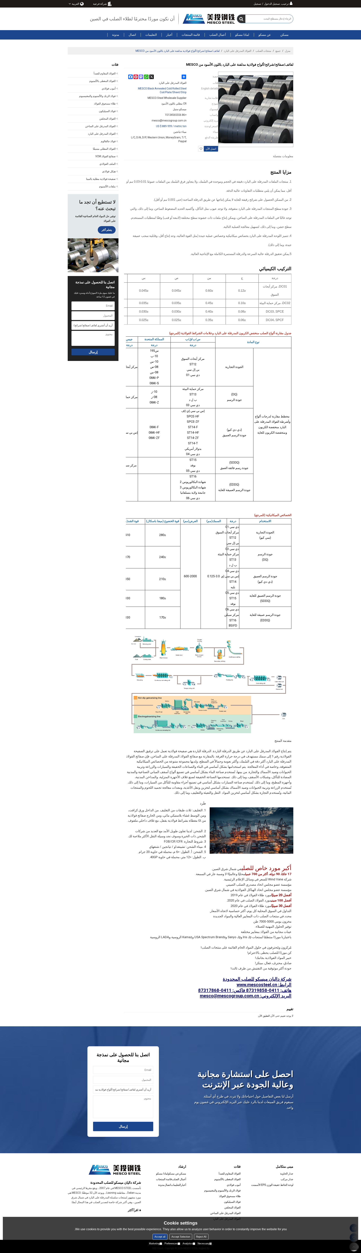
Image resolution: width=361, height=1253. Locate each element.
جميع (278, 50)
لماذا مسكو (242, 35)
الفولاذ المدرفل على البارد (237, 50)
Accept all (160, 1236)
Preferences (171, 1243)
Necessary (203, 1243)
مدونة (115, 35)
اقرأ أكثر (133, 1210)
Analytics (188, 1243)
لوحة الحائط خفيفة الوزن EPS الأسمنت (272, 1184)
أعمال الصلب (217, 35)
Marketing (154, 1243)
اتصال (132, 35)
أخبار (169, 35)
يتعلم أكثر (107, 229)
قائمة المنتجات (191, 35)
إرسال (93, 352)
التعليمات (151, 35)
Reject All (201, 1236)
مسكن (284, 35)
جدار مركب (287, 1179)
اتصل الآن (211, 148)
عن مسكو (265, 35)
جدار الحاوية (286, 1173)
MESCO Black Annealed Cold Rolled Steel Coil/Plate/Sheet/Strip (162, 90)
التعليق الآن (264, 1015)
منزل (287, 50)
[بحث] (241, 19)
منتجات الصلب (263, 50)
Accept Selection (180, 1236)
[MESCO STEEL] (208, 18)
